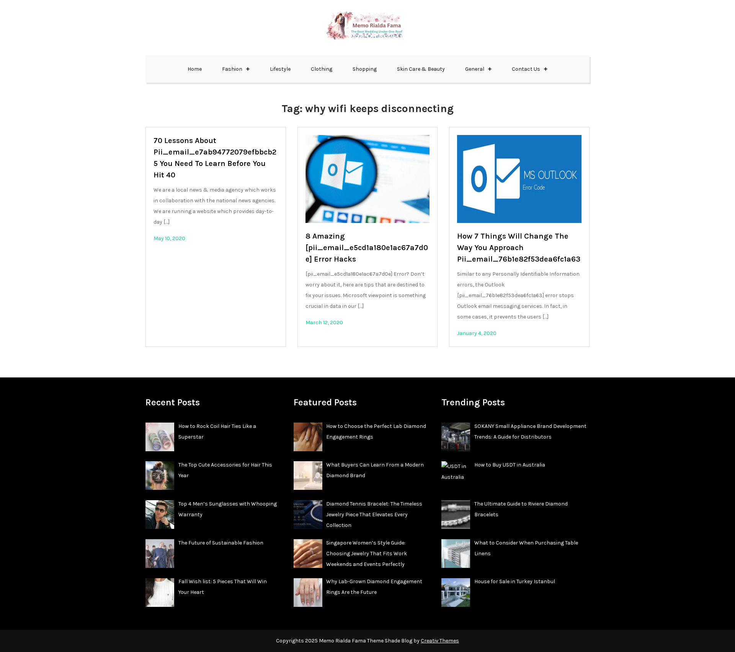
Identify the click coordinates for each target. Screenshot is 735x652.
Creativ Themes (440, 640)
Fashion (232, 69)
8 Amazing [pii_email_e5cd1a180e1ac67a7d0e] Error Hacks (366, 247)
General (474, 69)
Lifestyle (280, 69)
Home (195, 69)
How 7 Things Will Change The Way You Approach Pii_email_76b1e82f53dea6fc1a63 (518, 247)
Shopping (365, 69)
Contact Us (526, 69)
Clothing (321, 69)
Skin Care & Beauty (421, 69)
